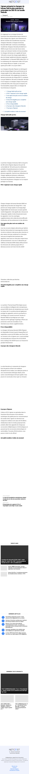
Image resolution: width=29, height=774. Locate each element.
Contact (14, 767)
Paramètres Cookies (14, 770)
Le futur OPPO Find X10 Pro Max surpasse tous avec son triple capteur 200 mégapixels (16, 633)
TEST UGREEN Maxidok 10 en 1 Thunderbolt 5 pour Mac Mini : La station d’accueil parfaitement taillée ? (21, 706)
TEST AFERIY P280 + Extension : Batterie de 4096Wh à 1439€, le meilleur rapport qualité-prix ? (6, 706)
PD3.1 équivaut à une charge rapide (17, 93)
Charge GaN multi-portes (14, 91)
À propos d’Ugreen (12, 108)
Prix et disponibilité (12, 104)
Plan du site (14, 766)
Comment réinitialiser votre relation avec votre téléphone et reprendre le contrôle (15, 630)
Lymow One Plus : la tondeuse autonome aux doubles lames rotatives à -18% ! (17, 573)
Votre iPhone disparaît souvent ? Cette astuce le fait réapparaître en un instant (15, 617)
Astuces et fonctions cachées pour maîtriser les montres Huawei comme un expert (16, 621)
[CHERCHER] (27, 1)
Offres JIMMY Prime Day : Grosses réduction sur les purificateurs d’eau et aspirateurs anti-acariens (17, 568)
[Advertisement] (14, 147)
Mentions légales (14, 769)
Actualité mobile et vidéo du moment (15, 111)
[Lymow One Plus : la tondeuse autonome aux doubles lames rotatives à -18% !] (4, 574)
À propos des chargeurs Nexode (16, 106)
